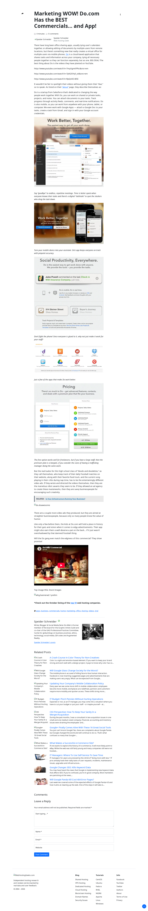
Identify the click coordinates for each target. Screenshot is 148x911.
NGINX (98, 893)
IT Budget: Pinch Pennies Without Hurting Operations (76, 699)
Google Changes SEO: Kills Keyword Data (70, 767)
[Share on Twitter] (22, 24)
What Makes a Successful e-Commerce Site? (72, 743)
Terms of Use (121, 897)
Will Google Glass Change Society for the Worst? (74, 670)
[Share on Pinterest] (22, 31)
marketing (71, 611)
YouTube (120, 883)
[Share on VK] (22, 37)
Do (67, 54)
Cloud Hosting (81, 890)
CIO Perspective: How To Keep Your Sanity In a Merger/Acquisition (73, 713)
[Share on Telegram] (22, 40)
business (44, 611)
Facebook (120, 879)
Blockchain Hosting (83, 893)
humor (63, 611)
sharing (84, 611)
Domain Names (81, 897)
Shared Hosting (81, 879)
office (78, 611)
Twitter (119, 886)
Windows (99, 903)
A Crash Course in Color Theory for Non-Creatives (74, 657)
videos (91, 611)
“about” (65, 87)
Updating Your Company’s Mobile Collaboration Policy (77, 683)
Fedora (99, 886)
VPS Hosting (80, 883)
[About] (120, 14)
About (118, 893)
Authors (119, 890)
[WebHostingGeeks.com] (24, 876)
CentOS (99, 879)
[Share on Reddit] (22, 27)
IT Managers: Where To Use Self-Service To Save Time (76, 755)
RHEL (98, 890)
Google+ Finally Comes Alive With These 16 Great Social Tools (80, 727)
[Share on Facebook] (22, 21)
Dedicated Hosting (83, 886)
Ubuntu (99, 883)
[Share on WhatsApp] (22, 44)
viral (96, 611)
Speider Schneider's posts (44, 642)
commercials (54, 611)
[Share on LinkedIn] (22, 34)
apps (38, 611)
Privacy (119, 900)
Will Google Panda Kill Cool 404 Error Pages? (72, 779)
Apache (99, 897)
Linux (98, 900)
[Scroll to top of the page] (144, 906)
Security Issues (81, 900)
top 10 (74, 603)
